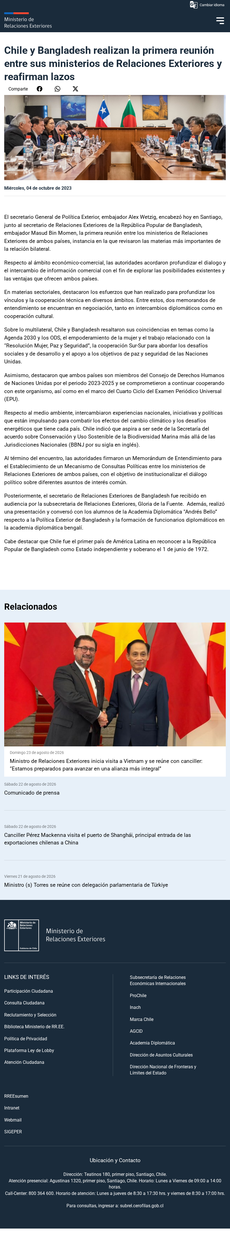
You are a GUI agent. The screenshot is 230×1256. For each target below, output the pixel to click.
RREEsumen (16, 1096)
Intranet (11, 1108)
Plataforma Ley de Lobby (29, 1050)
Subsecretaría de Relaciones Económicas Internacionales (158, 980)
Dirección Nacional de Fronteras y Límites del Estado (163, 1070)
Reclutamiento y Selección (30, 1015)
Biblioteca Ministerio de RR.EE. (34, 1026)
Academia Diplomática (152, 1043)
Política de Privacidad (25, 1038)
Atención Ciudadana (24, 1062)
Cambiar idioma (212, 4)
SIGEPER (13, 1131)
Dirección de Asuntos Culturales (161, 1055)
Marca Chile (141, 1019)
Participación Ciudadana (28, 991)
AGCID (136, 1031)
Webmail (13, 1120)
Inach (135, 1007)
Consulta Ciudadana (24, 1003)
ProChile (138, 995)
